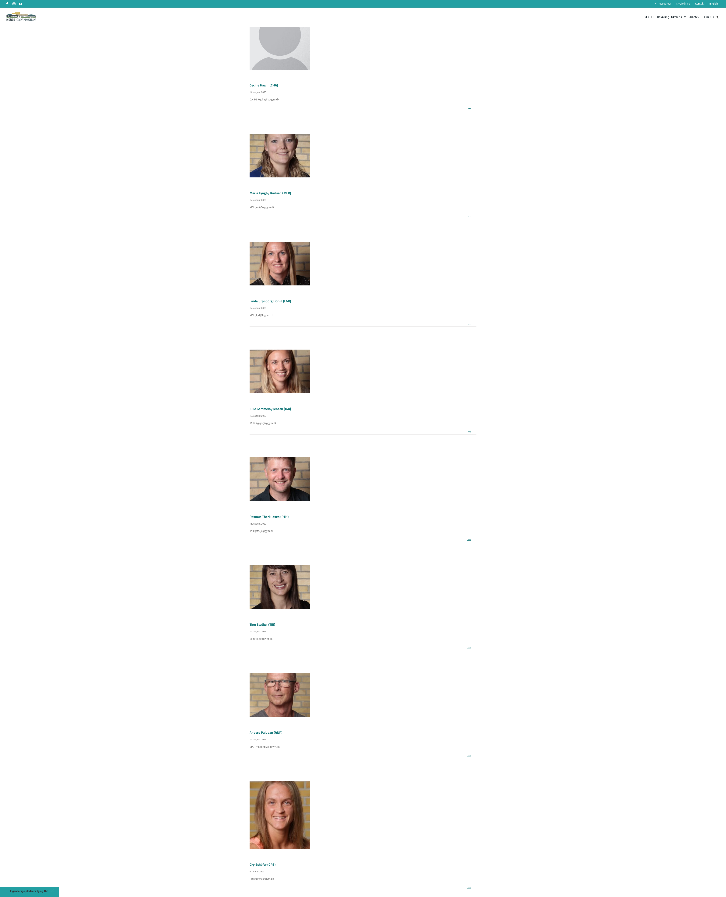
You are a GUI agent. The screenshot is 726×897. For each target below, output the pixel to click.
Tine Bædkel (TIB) (262, 624)
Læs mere (471, 107)
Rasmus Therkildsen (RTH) (269, 516)
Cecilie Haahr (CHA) (264, 85)
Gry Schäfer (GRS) (263, 864)
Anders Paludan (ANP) (266, 732)
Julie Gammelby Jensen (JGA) (270, 408)
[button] (52, 890)
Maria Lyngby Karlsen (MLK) (270, 193)
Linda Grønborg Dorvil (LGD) (270, 301)
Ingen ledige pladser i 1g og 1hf (29, 891)
